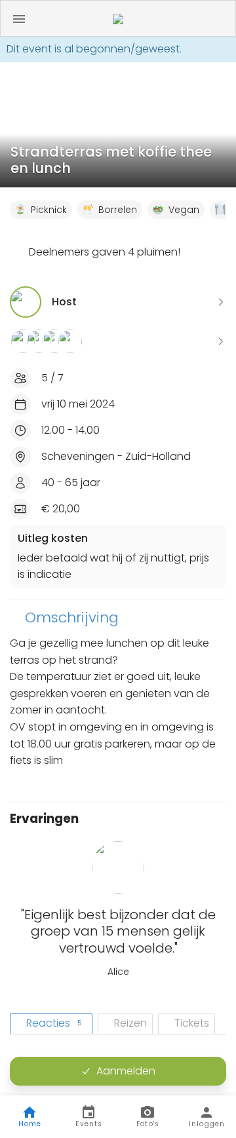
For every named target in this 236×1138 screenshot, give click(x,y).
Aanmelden (125, 1070)
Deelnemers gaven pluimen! (104, 251)
